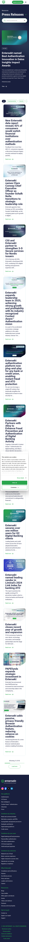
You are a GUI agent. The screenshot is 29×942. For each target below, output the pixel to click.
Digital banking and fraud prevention (10, 836)
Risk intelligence (5, 802)
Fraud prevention (12, 101)
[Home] (3, 2)
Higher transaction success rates (9, 858)
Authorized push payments (8, 846)
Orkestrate (4, 807)
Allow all (14, 482)
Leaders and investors (7, 881)
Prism (2, 809)
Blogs (2, 891)
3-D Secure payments (6, 844)
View (3, 86)
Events (3, 898)
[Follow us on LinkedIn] (12, 788)
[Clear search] (24, 20)
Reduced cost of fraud (7, 853)
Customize (14, 487)
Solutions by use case (8, 833)
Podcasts (3, 903)
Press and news (5, 878)
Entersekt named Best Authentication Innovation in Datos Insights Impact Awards (13, 59)
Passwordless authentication (8, 839)
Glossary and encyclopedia (8, 906)
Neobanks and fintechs (7, 824)
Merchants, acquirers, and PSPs (9, 819)
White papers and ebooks (7, 896)
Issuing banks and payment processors (11, 821)
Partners (3, 873)
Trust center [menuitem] (6, 938)
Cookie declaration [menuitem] (6, 936)
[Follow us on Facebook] (5, 788)
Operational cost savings (7, 861)
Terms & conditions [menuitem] (6, 933)
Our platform (5, 794)
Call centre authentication (8, 841)
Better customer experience (8, 856)
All (3, 101)
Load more (14, 766)
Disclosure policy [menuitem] (6, 929)
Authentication (5, 797)
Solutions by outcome (8, 851)
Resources (4, 888)
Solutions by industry (8, 814)
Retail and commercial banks (8, 816)
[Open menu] (25, 2)
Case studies (4, 893)
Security (21, 101)
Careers (3, 883)
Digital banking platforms (7, 826)
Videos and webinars (6, 901)
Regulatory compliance (7, 863)
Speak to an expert (17, 2)
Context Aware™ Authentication (9, 804)
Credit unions (4, 829)
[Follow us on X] (8, 788)
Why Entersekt (6, 868)
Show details (20, 478)
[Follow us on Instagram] (2, 788)
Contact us (4, 913)
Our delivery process (6, 876)
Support (3, 918)
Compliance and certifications (9, 871)
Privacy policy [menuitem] (6, 931)
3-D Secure (4, 799)
